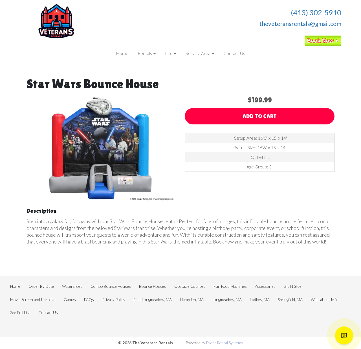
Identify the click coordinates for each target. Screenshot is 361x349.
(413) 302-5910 (316, 12)
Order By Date (41, 286)
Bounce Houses (152, 286)
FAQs (89, 299)
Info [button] (169, 53)
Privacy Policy (113, 299)
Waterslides (72, 286)
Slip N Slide (292, 286)
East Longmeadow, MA (152, 299)
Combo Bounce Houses (111, 286)
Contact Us (234, 53)
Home (122, 53)
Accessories (265, 286)
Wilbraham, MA (324, 299)
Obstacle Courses (189, 286)
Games (70, 299)
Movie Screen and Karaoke (33, 299)
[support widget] (344, 335)
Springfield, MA (290, 299)
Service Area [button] (198, 53)
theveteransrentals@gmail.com (300, 23)
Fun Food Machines (230, 286)
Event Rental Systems (224, 342)
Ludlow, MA (260, 299)
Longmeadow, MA (227, 299)
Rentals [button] (145, 53)
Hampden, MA (192, 299)
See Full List (20, 312)
